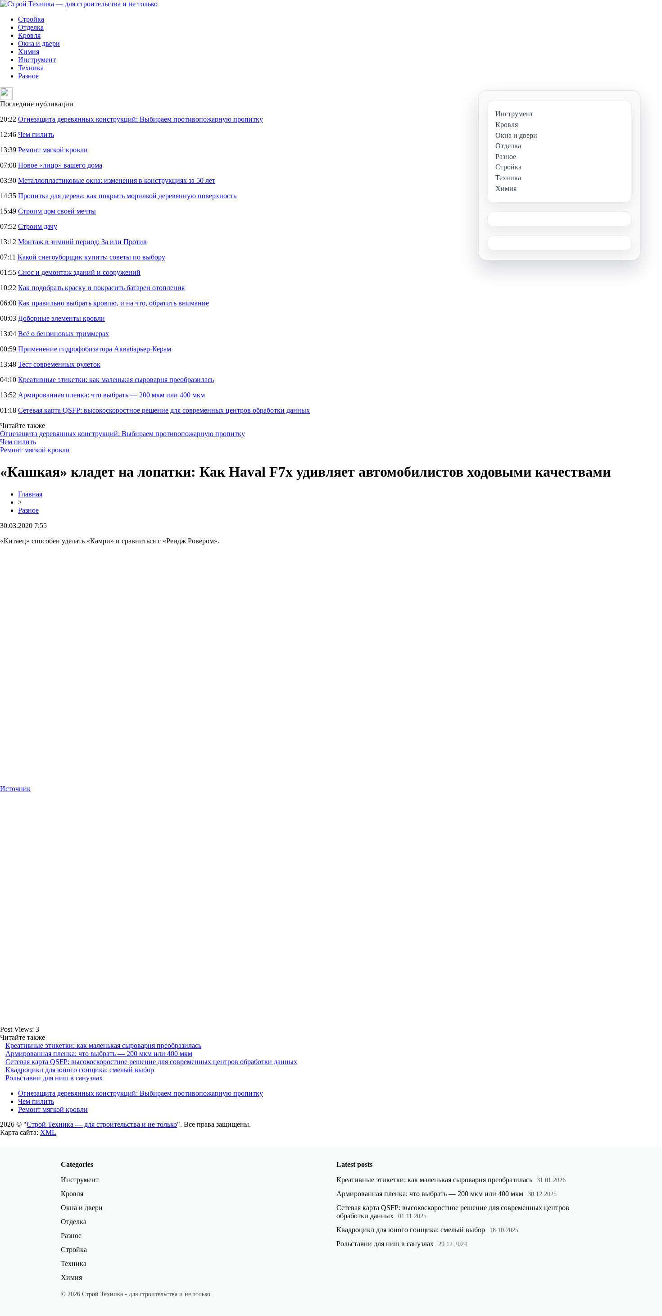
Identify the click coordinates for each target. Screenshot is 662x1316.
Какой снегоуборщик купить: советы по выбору (91, 257)
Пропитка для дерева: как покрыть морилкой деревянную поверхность (127, 196)
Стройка (31, 19)
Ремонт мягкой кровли (53, 150)
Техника (31, 68)
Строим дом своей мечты (57, 211)
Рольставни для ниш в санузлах (54, 1078)
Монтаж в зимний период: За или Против (82, 242)
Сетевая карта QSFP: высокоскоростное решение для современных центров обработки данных (164, 410)
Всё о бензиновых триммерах (63, 333)
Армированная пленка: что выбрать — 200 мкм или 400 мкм (111, 395)
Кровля (29, 35)
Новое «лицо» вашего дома (60, 165)
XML (48, 1132)
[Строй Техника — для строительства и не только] (79, 4)
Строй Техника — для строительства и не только (102, 1124)
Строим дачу (37, 226)
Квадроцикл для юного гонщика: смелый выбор (79, 1070)
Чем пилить (36, 134)
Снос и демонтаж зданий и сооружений (79, 272)
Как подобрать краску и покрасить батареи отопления (101, 287)
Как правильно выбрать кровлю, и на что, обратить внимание (113, 303)
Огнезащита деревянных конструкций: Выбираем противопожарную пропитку (140, 119)
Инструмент (37, 60)
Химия (28, 51)
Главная (30, 494)
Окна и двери (39, 43)
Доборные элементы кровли (61, 318)
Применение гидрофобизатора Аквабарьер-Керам (94, 349)
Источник (15, 788)
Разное (28, 76)
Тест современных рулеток (59, 364)
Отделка (31, 27)
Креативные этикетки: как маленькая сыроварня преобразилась (116, 379)
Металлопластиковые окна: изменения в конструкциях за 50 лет (116, 180)
